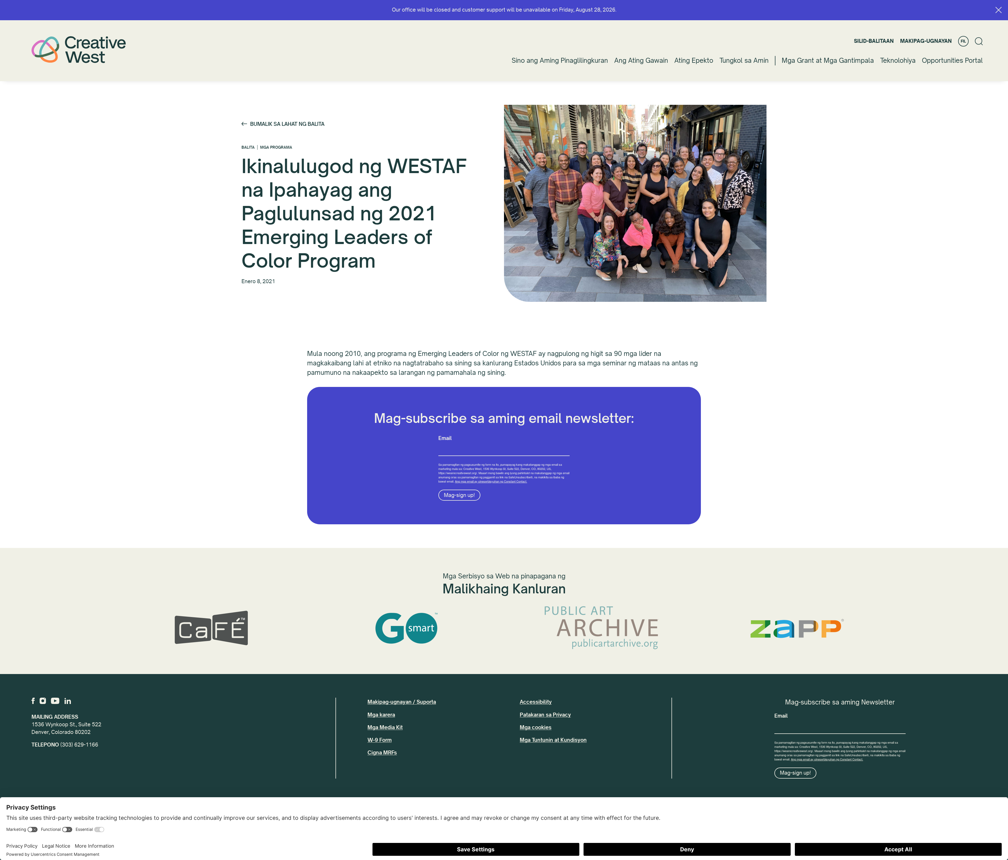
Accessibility (536, 702)
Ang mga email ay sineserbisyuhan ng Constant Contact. (491, 481)
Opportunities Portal (952, 60)
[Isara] (998, 10)
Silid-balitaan (874, 41)
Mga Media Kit (385, 727)
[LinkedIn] (68, 701)
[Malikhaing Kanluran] (79, 49)
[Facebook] (33, 701)
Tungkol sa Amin (744, 60)
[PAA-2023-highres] (602, 628)
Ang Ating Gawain (641, 60)
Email (445, 438)
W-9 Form (380, 740)
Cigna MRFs (382, 753)
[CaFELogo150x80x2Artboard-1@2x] (211, 628)
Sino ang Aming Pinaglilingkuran (560, 60)
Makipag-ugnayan (926, 41)
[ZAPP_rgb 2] (797, 628)
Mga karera (381, 715)
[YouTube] (55, 701)
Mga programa (276, 147)
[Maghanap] (979, 41)
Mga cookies (536, 727)
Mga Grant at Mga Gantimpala (828, 60)
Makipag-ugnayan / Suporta (402, 702)
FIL (963, 41)
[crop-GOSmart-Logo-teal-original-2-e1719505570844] (406, 628)
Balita (248, 147)
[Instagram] (43, 701)
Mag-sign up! (459, 495)
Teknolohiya (898, 60)
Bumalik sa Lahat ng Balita (287, 124)
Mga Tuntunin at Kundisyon (553, 740)
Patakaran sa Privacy (545, 715)
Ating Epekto (693, 60)
